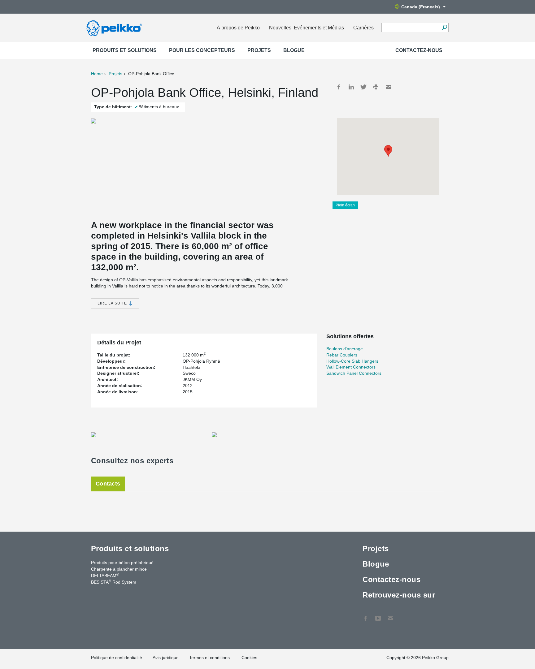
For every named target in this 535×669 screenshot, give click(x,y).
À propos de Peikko (238, 27)
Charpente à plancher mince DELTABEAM (119, 572)
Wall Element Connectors (351, 367)
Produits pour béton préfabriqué (122, 562)
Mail (388, 87)
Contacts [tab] (108, 484)
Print (376, 87)
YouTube (378, 615)
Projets (259, 50)
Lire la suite (113, 303)
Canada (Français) (420, 6)
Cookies (249, 657)
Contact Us (390, 615)
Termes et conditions (210, 657)
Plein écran (345, 205)
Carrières (363, 27)
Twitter (363, 87)
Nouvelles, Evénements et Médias (306, 27)
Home (97, 73)
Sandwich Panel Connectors (353, 373)
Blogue (294, 50)
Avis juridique (166, 657)
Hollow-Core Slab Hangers (352, 361)
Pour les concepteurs (202, 50)
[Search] (444, 27)
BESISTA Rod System (113, 582)
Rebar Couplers (341, 354)
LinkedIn (351, 87)
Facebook (339, 87)
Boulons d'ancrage (344, 348)
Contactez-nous (418, 50)
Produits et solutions (125, 50)
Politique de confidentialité (116, 657)
